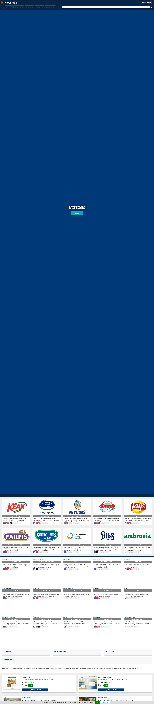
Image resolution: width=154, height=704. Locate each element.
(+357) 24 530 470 (36, 690)
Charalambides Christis (104, 677)
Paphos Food (39, 7)
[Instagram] (13, 523)
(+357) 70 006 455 (112, 690)
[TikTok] (17, 523)
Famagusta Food (50, 7)
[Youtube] (8, 523)
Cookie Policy (105, 702)
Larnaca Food (29, 7)
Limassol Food (19, 7)
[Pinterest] (15, 523)
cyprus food (10, 2)
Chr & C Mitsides (26, 697)
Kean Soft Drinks (102, 697)
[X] (11, 523)
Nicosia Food (9, 7)
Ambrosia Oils (26, 677)
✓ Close (97, 702)
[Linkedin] (6, 523)
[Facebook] (4, 523)
